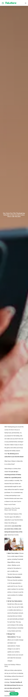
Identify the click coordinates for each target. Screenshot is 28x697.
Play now (14, 694)
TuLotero (12, 682)
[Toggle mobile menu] (26, 3)
